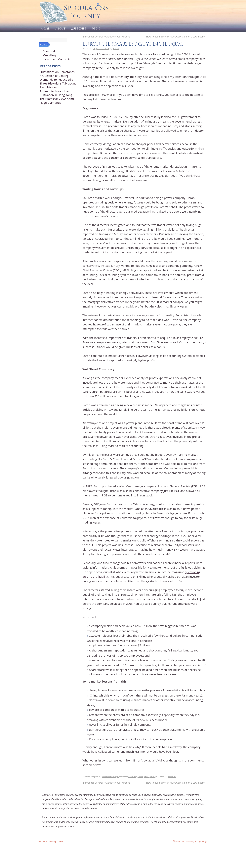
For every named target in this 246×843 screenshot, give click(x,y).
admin (116, 48)
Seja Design (202, 841)
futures (146, 776)
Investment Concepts (110, 776)
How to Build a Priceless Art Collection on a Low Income (177, 36)
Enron (140, 776)
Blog (96, 28)
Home (45, 28)
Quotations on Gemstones (57, 72)
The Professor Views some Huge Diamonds (57, 101)
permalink (172, 776)
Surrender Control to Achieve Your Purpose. (105, 36)
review (152, 776)
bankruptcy (132, 776)
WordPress (179, 841)
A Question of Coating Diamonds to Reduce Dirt (56, 78)
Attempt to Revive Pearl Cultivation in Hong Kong (56, 93)
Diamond (49, 51)
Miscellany (49, 55)
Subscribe (78, 28)
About (60, 28)
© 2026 (59, 841)
